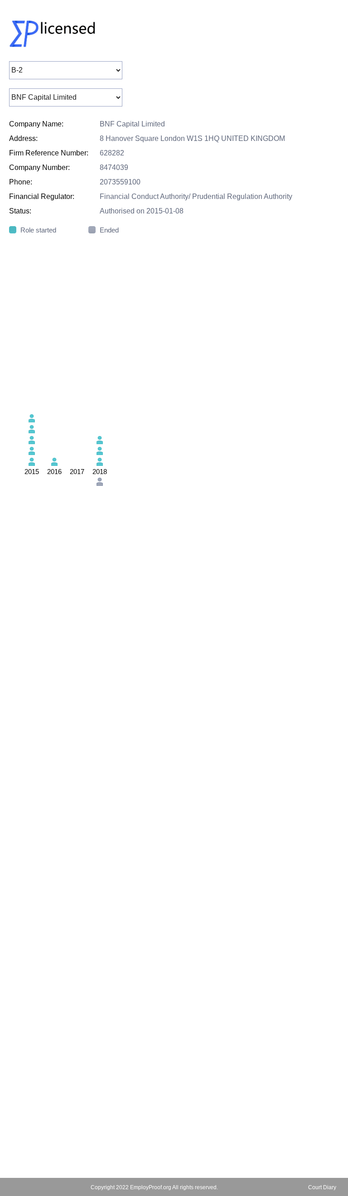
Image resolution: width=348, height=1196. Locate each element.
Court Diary (322, 1187)
